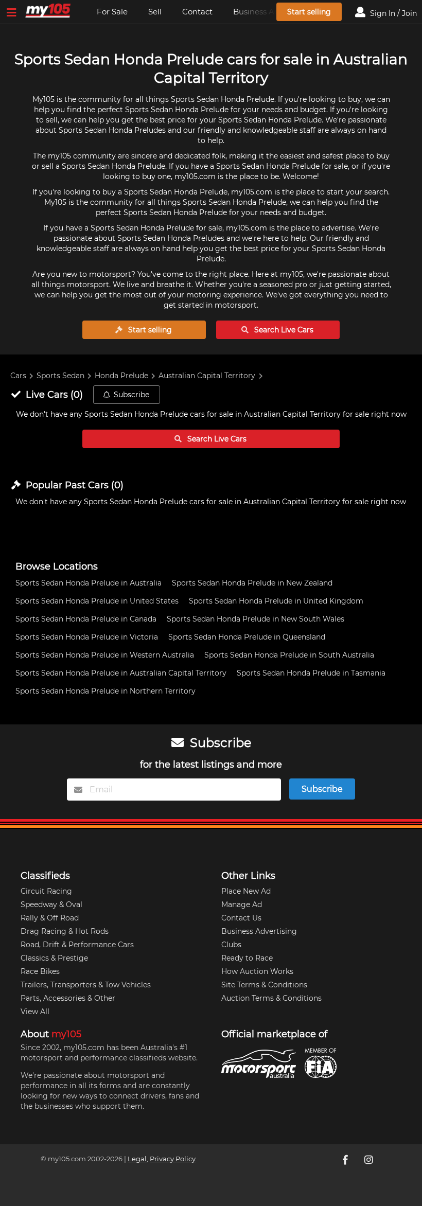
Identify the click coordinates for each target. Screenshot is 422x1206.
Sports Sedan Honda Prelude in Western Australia (104, 655)
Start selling (309, 11)
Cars (18, 375)
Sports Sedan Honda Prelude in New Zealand (252, 583)
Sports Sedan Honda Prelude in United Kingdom (276, 601)
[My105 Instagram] (369, 1160)
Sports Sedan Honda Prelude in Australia (88, 583)
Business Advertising (259, 931)
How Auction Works (257, 971)
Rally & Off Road (50, 918)
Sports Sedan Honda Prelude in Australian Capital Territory (120, 673)
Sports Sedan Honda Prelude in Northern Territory (105, 691)
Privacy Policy (173, 1159)
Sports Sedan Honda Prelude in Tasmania (311, 673)
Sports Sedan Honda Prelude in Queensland (246, 637)
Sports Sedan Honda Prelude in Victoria (86, 637)
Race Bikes (40, 971)
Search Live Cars (282, 329)
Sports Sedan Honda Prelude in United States (97, 601)
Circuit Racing (46, 891)
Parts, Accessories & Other (68, 998)
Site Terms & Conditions (264, 984)
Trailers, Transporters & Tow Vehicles (86, 984)
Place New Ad (246, 891)
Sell (155, 11)
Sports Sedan (60, 375)
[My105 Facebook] (346, 1160)
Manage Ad (241, 904)
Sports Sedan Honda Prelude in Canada (85, 619)
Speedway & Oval (51, 904)
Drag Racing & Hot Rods (65, 931)
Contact (197, 11)
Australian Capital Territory (207, 375)
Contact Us (241, 918)
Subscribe (131, 394)
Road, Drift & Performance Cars (77, 944)
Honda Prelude (121, 375)
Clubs (231, 944)
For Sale (112, 11)
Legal (137, 1159)
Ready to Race (247, 958)
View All (35, 1011)
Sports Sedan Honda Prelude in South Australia (289, 655)
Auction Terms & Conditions (271, 998)
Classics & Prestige (54, 958)
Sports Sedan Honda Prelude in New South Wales (255, 619)
